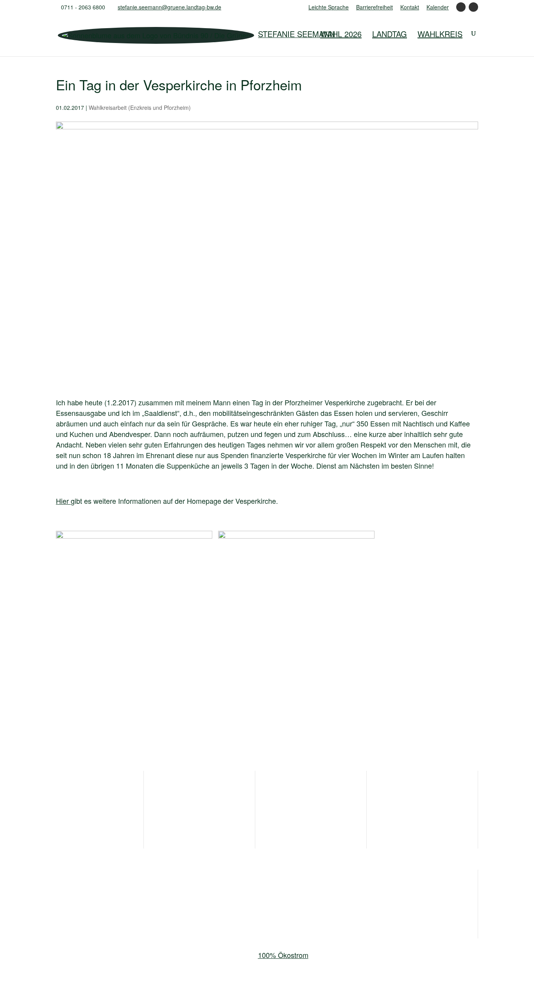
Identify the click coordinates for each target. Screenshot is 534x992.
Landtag (389, 33)
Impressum (407, 791)
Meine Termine (190, 805)
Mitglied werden (80, 805)
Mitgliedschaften (304, 805)
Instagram (473, 9)
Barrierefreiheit (374, 7)
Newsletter (72, 820)
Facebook (461, 9)
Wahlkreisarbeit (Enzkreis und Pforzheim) (140, 107)
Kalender (437, 7)
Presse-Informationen (201, 791)
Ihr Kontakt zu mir (83, 791)
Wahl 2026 (341, 33)
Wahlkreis (440, 33)
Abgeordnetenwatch (310, 820)
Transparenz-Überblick (314, 791)
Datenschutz (409, 805)
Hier (63, 501)
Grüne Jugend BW (340, 893)
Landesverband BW (87, 893)
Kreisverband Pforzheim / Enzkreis (110, 907)
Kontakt (409, 7)
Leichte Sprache (328, 7)
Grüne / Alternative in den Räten (247, 893)
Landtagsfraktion (157, 893)
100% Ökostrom (283, 955)
